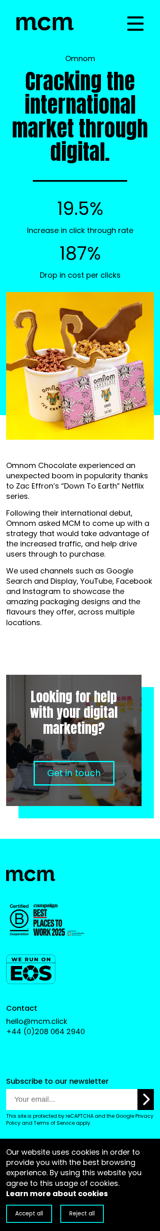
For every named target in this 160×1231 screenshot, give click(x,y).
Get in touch (74, 773)
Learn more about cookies (57, 1193)
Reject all (82, 1213)
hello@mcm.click (36, 1021)
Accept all (29, 1213)
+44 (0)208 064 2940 (45, 1031)
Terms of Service (54, 1122)
